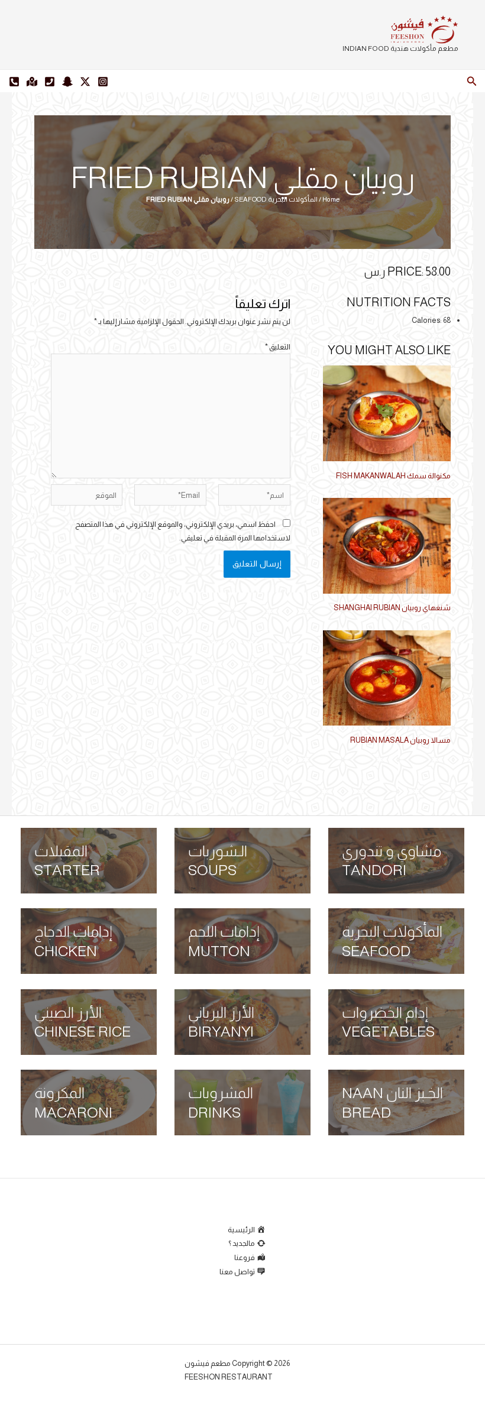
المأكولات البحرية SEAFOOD (276, 199)
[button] (470, 81)
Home (331, 199)
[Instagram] (103, 81)
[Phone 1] (49, 81)
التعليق (277, 346)
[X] (85, 81)
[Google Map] (32, 81)
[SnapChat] (67, 81)
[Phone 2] (14, 81)
